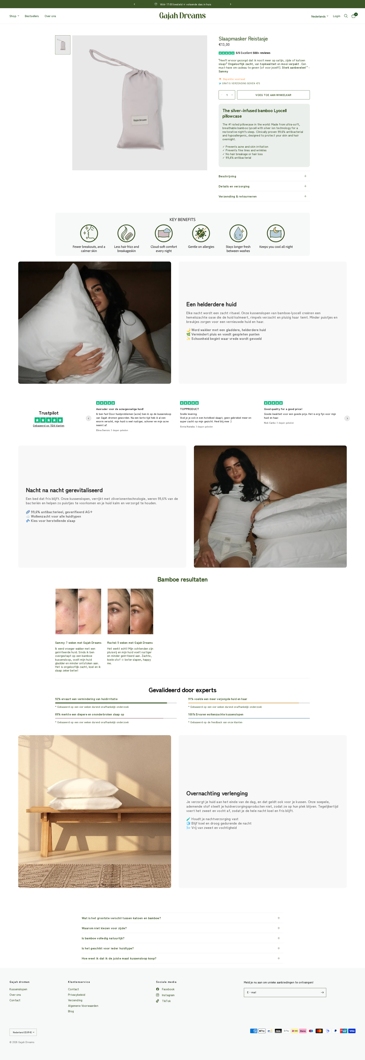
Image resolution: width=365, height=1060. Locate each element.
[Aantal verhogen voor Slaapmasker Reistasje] (232, 94)
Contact (15, 1000)
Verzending (75, 1000)
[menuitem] (16, 16)
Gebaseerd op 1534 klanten (48, 425)
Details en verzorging (234, 186)
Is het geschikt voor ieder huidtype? (108, 948)
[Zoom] (199, 43)
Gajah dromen (20, 981)
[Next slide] (347, 418)
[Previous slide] (88, 418)
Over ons (50, 16)
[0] (352, 16)
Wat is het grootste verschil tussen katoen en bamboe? (121, 918)
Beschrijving (227, 176)
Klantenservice (79, 981)
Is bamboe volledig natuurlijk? (103, 938)
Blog (71, 1011)
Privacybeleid (76, 995)
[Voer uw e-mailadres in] (322, 992)
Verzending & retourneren (238, 196)
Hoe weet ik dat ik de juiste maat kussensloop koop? (119, 958)
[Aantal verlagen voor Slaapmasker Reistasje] (222, 94)
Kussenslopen (18, 989)
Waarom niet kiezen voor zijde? (104, 928)
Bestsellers (32, 16)
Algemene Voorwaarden (83, 1006)
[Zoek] (346, 16)
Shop (13, 16)
